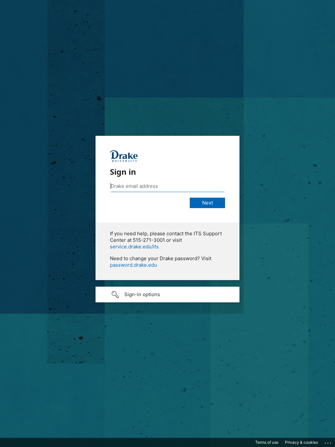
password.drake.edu (133, 265)
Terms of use (266, 442)
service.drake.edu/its (134, 246)
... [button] (328, 441)
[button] (167, 294)
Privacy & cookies (301, 442)
